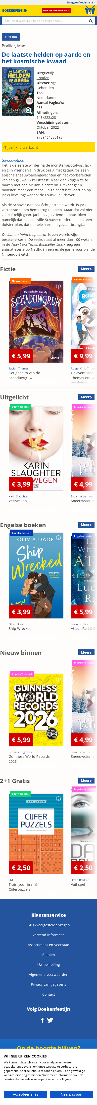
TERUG (12, 37)
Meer (85, 268)
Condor (43, 77)
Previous (5, 331)
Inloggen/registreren (81, 2)
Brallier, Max (13, 46)
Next (89, 331)
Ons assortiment (55, 10)
